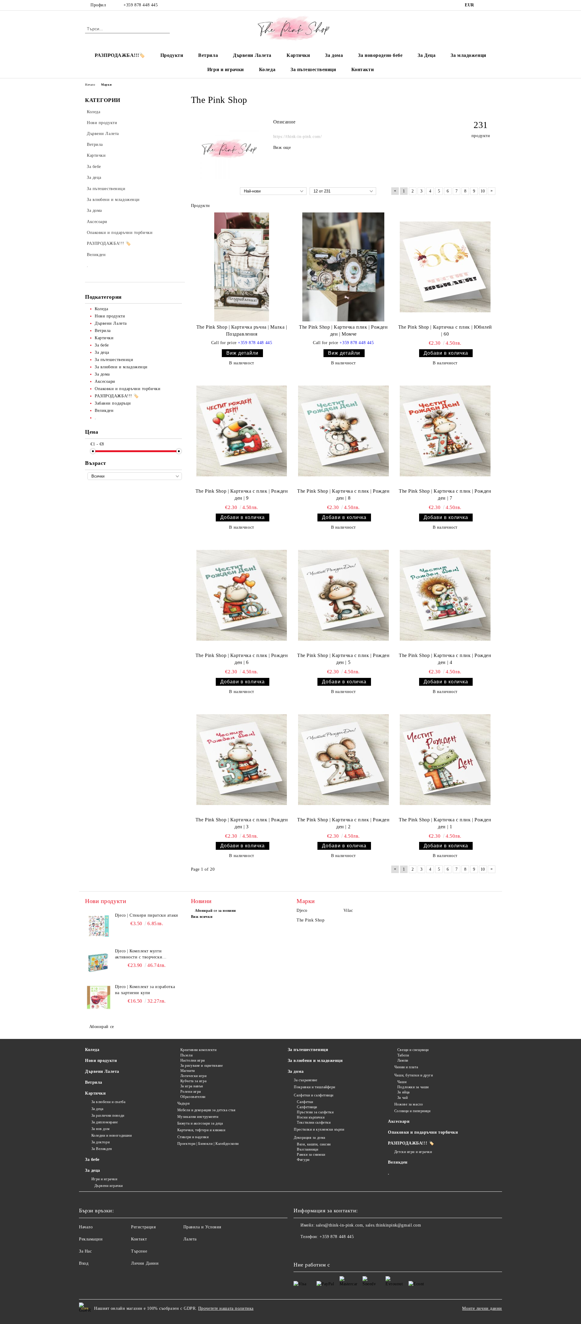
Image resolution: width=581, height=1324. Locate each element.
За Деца (426, 55)
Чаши (401, 1082)
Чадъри (183, 1103)
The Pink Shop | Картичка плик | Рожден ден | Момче (343, 330)
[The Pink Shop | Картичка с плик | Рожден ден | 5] (343, 595)
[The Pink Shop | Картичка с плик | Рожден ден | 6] (241, 595)
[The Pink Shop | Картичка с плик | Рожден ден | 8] (343, 430)
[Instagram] (492, 5)
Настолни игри (192, 1060)
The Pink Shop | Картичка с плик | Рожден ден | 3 (241, 823)
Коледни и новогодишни (111, 1135)
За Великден (101, 1149)
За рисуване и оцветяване (201, 1065)
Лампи (402, 1060)
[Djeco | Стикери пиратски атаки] (98, 926)
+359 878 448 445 (140, 5)
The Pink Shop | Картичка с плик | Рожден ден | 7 (445, 494)
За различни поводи (107, 1115)
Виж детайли (242, 353)
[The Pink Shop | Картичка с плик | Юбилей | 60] (445, 266)
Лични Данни (145, 1263)
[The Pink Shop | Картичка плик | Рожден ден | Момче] (343, 266)
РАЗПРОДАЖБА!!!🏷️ (120, 55)
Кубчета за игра (193, 1081)
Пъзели (186, 1055)
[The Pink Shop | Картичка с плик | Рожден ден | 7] (445, 430)
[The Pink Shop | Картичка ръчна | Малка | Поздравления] (241, 266)
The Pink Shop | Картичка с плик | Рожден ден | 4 (445, 659)
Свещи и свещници (413, 1050)
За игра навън (191, 1086)
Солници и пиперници (412, 1111)
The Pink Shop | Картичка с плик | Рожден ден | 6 (241, 659)
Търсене (139, 1251)
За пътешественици (313, 69)
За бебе (92, 1159)
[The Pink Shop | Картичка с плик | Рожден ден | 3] (241, 759)
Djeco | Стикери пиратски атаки (146, 915)
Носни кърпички (310, 1117)
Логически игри (193, 1076)
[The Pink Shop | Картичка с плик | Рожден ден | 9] (241, 430)
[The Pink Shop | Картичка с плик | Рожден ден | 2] (343, 759)
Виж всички (202, 917)
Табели (403, 1055)
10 (483, 191)
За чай (402, 1098)
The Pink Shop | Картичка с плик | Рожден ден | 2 (343, 823)
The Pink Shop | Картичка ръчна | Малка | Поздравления (241, 330)
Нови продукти (101, 1060)
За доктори (100, 1142)
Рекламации (91, 1239)
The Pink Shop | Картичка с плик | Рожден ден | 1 (445, 823)
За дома (334, 55)
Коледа (267, 69)
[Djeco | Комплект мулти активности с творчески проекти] (98, 961)
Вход (83, 1263)
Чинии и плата (406, 1067)
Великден (397, 1162)
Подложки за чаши (413, 1087)
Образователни (192, 1097)
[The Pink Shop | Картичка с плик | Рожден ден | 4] (445, 595)
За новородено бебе (380, 55)
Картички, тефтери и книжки (201, 1130)
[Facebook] (483, 5)
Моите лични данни (482, 1308)
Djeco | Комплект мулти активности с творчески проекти (138, 954)
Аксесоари (398, 1121)
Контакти (362, 69)
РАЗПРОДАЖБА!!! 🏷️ (411, 1143)
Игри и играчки (225, 69)
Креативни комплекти (198, 1050)
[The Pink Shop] (229, 178)
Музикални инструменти (197, 1117)
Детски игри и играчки (413, 1152)
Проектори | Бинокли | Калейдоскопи (208, 1144)
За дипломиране (104, 1122)
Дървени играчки (108, 1186)
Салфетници (307, 1107)
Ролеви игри (190, 1091)
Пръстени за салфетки (315, 1112)
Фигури (303, 1160)
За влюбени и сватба (108, 1102)
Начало (90, 84)
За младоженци (468, 55)
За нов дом (100, 1129)
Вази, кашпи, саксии (314, 1144)
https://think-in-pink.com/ (297, 136)
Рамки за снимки (311, 1154)
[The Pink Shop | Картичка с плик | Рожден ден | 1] (445, 759)
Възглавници (307, 1149)
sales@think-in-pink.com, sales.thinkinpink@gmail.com (368, 1225)
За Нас (85, 1251)
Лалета (190, 1239)
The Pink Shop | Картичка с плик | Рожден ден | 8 (343, 494)
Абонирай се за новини (215, 910)
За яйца (403, 1092)
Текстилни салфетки (313, 1122)
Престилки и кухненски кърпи (319, 1129)
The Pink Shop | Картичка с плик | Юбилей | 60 (445, 330)
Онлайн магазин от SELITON (290, 1321)
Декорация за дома (309, 1137)
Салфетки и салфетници (313, 1095)
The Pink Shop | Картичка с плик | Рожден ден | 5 (343, 659)
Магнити (187, 1071)
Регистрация (143, 1227)
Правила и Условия (202, 1227)
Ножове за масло (408, 1104)
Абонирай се (101, 1026)
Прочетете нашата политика (226, 1308)
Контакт (139, 1239)
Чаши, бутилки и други (413, 1075)
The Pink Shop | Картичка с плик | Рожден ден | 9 (241, 494)
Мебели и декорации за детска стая (206, 1110)
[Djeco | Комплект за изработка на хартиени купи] (98, 997)
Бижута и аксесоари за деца (200, 1123)
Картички (298, 55)
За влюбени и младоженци (315, 1060)
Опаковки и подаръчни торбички (423, 1132)
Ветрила (208, 55)
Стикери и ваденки (192, 1137)
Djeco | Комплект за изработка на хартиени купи (145, 989)
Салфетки (305, 1102)
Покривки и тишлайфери (314, 1087)
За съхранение (305, 1080)
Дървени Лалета (252, 55)
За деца (97, 1109)
